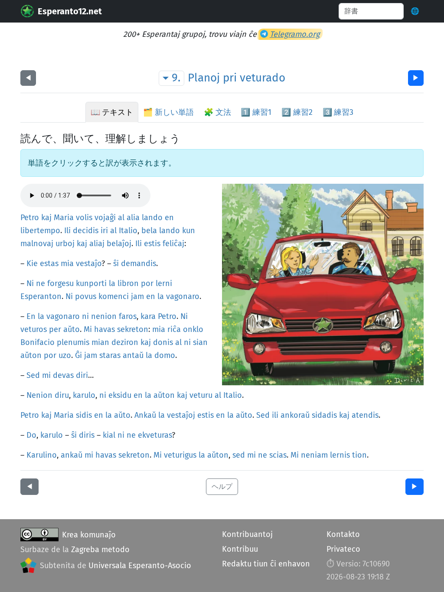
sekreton (132, 329)
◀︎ (28, 78)
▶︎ (415, 78)
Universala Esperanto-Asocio (139, 565)
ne (40, 283)
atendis (365, 415)
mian (100, 342)
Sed (33, 375)
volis (84, 217)
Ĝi (78, 355)
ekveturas (155, 435)
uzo (65, 355)
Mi (88, 329)
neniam (314, 455)
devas (63, 375)
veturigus (180, 455)
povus (85, 296)
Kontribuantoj (247, 534)
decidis (85, 230)
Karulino (41, 455)
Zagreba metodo (100, 549)
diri (82, 375)
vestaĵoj (181, 415)
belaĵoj (119, 243)
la (112, 283)
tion (359, 455)
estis (152, 243)
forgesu (60, 283)
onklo (193, 329)
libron (128, 283)
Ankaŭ (145, 415)
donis (163, 342)
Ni (30, 283)
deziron (124, 342)
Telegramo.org (295, 34)
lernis (340, 455)
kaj (46, 217)
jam (137, 296)
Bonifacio (37, 342)
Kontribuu (240, 549)
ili (275, 415)
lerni (164, 283)
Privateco (343, 549)
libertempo (40, 230)
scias (278, 455)
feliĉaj (173, 243)
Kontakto (343, 534)
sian (200, 342)
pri (230, 78)
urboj (65, 243)
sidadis (324, 415)
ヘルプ (222, 486)
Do (31, 435)
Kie (32, 263)
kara (148, 316)
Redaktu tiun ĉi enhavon (266, 564)
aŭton (31, 355)
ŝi (116, 263)
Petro (29, 217)
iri (104, 230)
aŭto (71, 329)
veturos (33, 329)
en (169, 217)
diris (87, 435)
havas (104, 329)
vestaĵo (88, 263)
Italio (128, 230)
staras (110, 355)
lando (152, 217)
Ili (67, 230)
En (31, 316)
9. (176, 78)
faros (128, 316)
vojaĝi (105, 217)
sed (238, 455)
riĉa (174, 329)
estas (49, 263)
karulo (84, 395)
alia (133, 217)
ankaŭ (71, 455)
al (121, 217)
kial (109, 435)
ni (85, 316)
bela (149, 230)
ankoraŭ (295, 415)
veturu (200, 395)
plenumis (73, 342)
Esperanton (41, 296)
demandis (138, 263)
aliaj (96, 243)
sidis (84, 415)
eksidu (119, 395)
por (147, 283)
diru (62, 395)
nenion (104, 316)
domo (164, 355)
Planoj (204, 78)
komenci (113, 296)
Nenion (39, 395)
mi (46, 375)
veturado (262, 78)
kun (188, 230)
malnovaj (36, 243)
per (55, 329)
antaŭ (133, 355)
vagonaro (182, 296)
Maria (64, 217)
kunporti (91, 283)
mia (67, 263)
